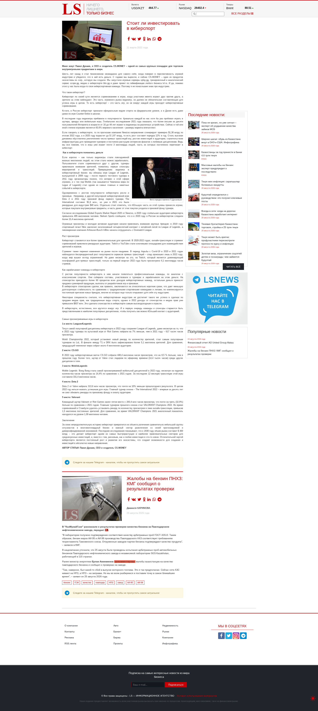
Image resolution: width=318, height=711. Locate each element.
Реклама (69, 637)
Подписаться (175, 684)
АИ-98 (140, 582)
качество (87, 582)
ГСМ (77, 582)
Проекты (118, 643)
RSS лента (70, 643)
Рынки (165, 631)
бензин (66, 582)
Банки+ (117, 631)
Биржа (116, 637)
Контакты (70, 631)
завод (120, 582)
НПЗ (111, 582)
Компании (167, 637)
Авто (115, 625)
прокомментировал (124, 561)
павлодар (100, 582)
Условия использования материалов (197, 695)
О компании (71, 625)
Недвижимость (170, 625)
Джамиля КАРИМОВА (138, 508)
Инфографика (170, 643)
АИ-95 (130, 582)
